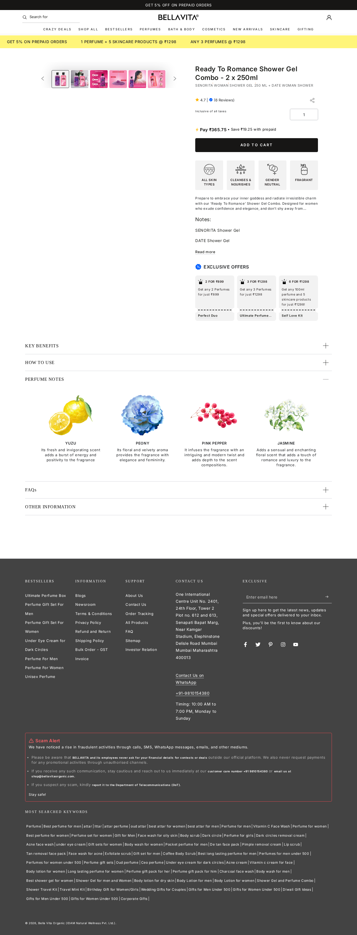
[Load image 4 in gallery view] (118, 79)
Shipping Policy (89, 640)
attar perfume (116, 826)
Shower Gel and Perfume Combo (285, 880)
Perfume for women (310, 826)
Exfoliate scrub (118, 853)
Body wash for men (273, 871)
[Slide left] (43, 79)
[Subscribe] (328, 597)
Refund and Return (93, 631)
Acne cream (236, 862)
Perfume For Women (44, 667)
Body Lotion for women (234, 880)
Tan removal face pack (46, 853)
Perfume (33, 826)
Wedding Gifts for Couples (163, 889)
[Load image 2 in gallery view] (79, 79)
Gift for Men (125, 835)
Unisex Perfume (40, 676)
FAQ (129, 631)
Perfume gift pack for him (195, 871)
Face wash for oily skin (158, 835)
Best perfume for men (62, 826)
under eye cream (71, 844)
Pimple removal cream (261, 844)
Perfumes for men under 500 (284, 853)
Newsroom (85, 604)
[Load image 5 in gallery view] (137, 79)
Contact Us (136, 604)
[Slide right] (175, 79)
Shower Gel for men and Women (104, 880)
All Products (137, 622)
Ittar (98, 826)
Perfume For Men (41, 658)
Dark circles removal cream (280, 835)
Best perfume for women (47, 835)
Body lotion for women (45, 871)
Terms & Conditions (93, 613)
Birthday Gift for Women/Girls (112, 889)
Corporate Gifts (134, 899)
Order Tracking (139, 613)
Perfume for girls (238, 835)
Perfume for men (236, 826)
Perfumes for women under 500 (53, 862)
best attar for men (203, 826)
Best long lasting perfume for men (227, 853)
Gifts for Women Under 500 (256, 889)
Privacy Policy (88, 622)
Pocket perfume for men (186, 844)
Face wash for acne (86, 853)
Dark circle (212, 835)
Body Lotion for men (194, 880)
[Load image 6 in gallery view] (156, 79)
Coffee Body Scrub (179, 853)
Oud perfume (127, 862)
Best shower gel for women (49, 880)
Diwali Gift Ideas (297, 889)
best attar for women (167, 826)
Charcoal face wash (236, 871)
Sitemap (133, 640)
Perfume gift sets (99, 862)
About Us (134, 595)
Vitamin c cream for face (271, 862)
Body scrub (190, 835)
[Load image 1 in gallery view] (60, 79)
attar (88, 826)
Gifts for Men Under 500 (210, 889)
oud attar (138, 826)
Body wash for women (144, 844)
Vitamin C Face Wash (271, 826)
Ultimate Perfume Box (45, 595)
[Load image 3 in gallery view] (99, 79)
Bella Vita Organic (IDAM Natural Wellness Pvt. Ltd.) (76, 923)
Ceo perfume (152, 862)
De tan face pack (225, 844)
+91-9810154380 (192, 693)
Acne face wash (40, 844)
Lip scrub (292, 844)
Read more (205, 252)
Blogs (80, 595)
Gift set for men (146, 853)
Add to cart (256, 145)
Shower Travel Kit (41, 889)
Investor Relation (141, 649)
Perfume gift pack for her (148, 871)
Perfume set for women (91, 835)
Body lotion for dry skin (154, 880)
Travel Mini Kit (72, 889)
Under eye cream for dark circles (195, 862)
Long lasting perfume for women (96, 871)
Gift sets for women (105, 844)
